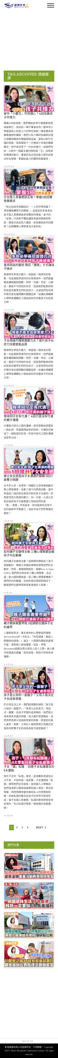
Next (39, 827)
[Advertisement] (29, 40)
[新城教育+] (16, 5)
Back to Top (27, 1041)
